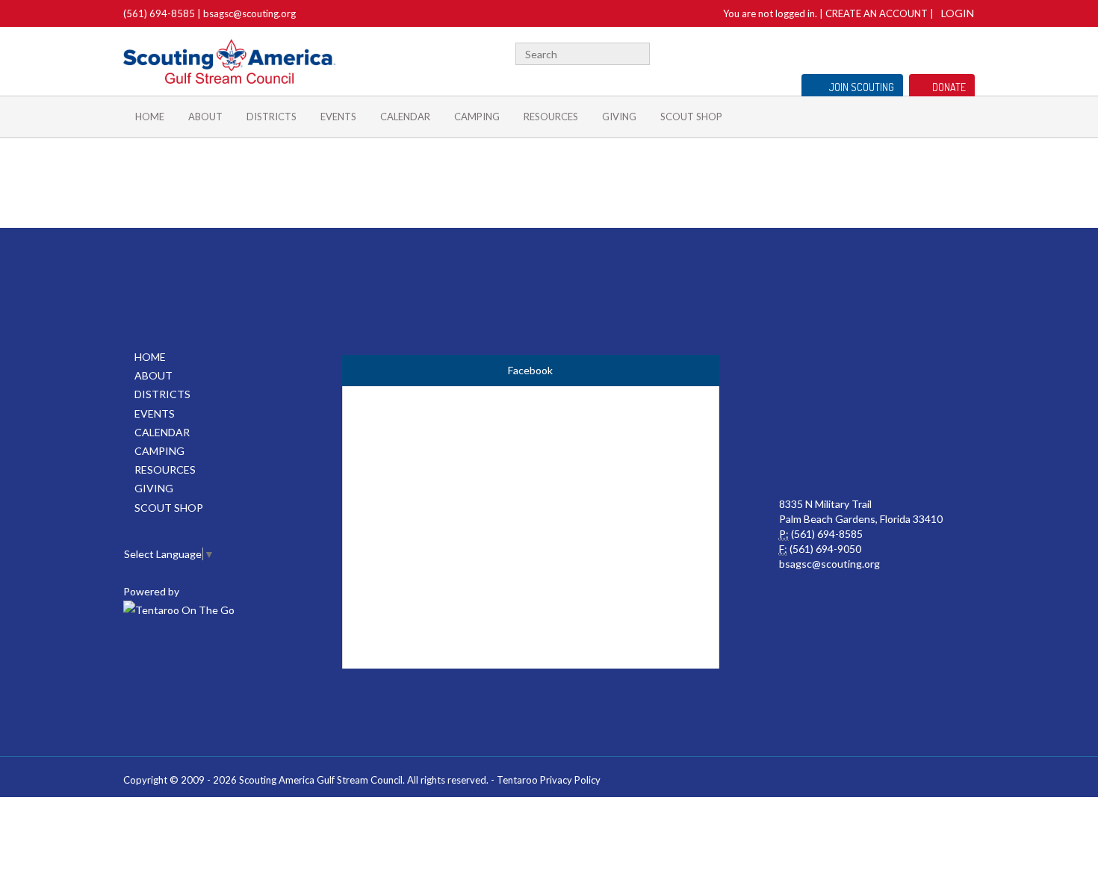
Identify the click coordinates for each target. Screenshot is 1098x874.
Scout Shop (691, 117)
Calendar (405, 117)
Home (149, 117)
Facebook (880, 52)
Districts (271, 117)
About (205, 117)
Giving (619, 117)
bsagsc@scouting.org (249, 13)
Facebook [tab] (530, 370)
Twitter (899, 52)
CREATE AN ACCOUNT (876, 13)
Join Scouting (861, 87)
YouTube (942, 52)
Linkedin (920, 52)
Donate (949, 87)
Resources (551, 117)
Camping (477, 117)
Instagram (966, 52)
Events (338, 117)
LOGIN (957, 13)
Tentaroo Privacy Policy (549, 780)
